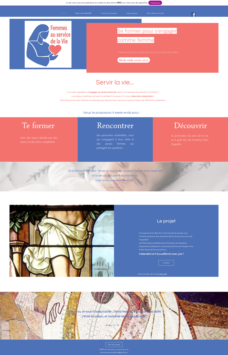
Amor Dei (163, 274)
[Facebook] (193, 14)
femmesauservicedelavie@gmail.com (114, 352)
